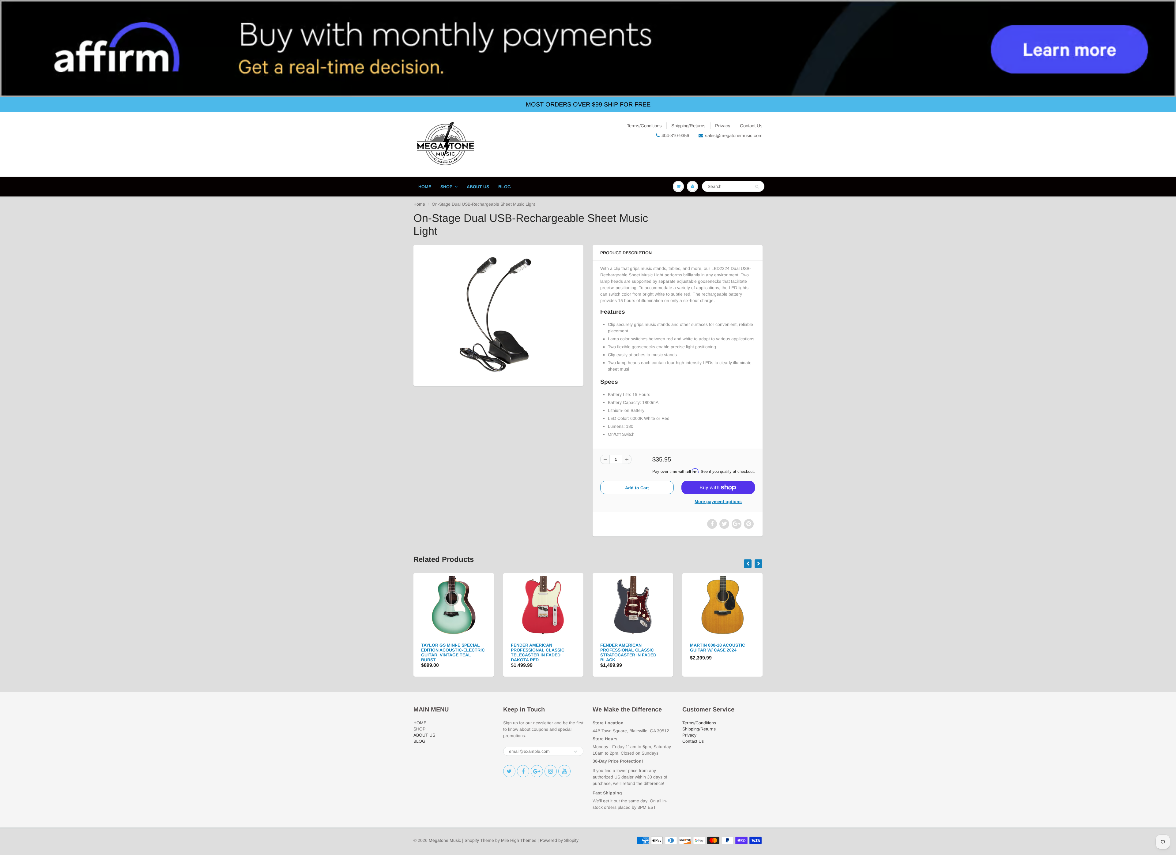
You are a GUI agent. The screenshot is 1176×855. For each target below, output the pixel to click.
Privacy (722, 125)
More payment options (718, 501)
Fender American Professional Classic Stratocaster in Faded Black (628, 652)
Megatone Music (445, 840)
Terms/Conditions (644, 125)
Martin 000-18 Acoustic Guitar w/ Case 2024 (717, 647)
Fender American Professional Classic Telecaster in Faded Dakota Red (537, 652)
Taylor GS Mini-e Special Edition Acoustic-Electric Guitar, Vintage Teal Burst (453, 652)
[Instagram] (551, 771)
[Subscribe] (576, 751)
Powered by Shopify (559, 840)
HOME (424, 186)
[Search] (757, 187)
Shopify (472, 840)
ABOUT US (478, 186)
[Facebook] (523, 771)
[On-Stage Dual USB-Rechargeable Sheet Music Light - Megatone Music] (498, 314)
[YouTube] (564, 771)
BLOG (504, 186)
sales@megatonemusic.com (734, 135)
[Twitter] (509, 771)
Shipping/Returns (688, 125)
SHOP (446, 186)
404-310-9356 (675, 135)
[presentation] (748, 563)
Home (419, 204)
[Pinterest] (537, 771)
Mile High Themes (518, 840)
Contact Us (751, 125)
